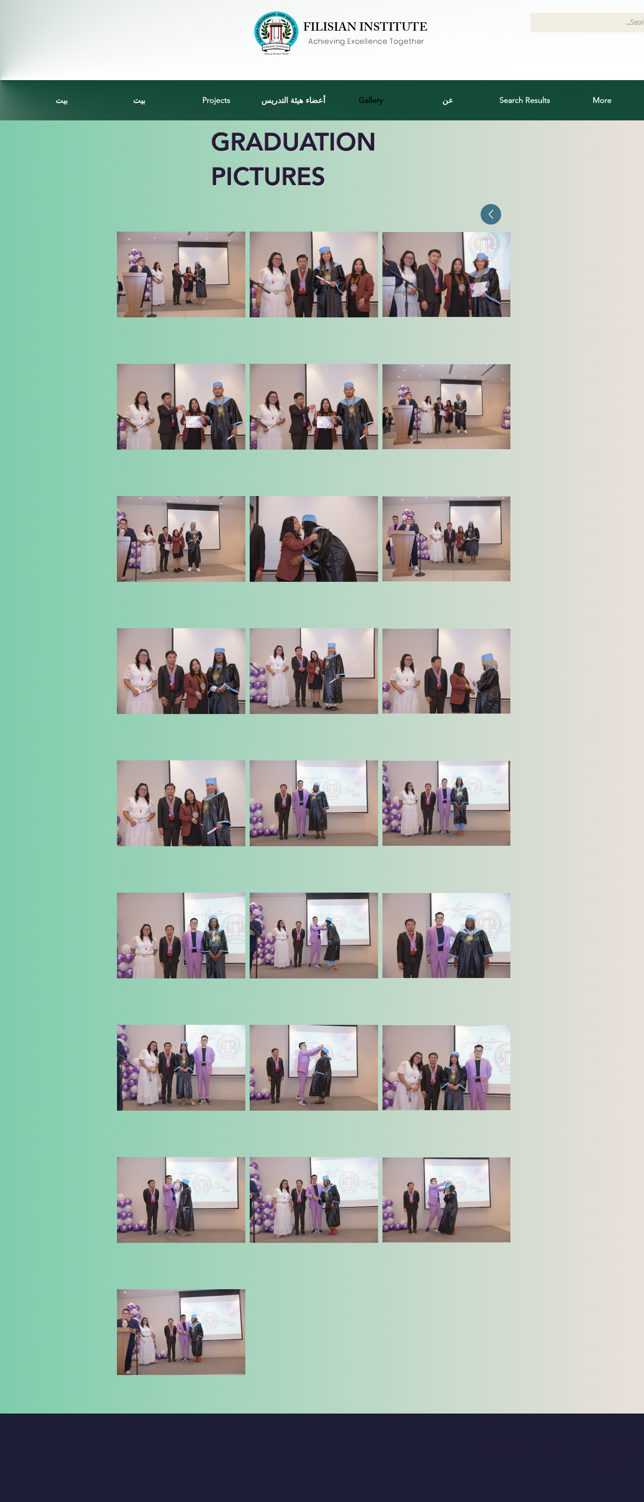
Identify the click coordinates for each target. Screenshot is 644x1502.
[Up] (491, 214)
